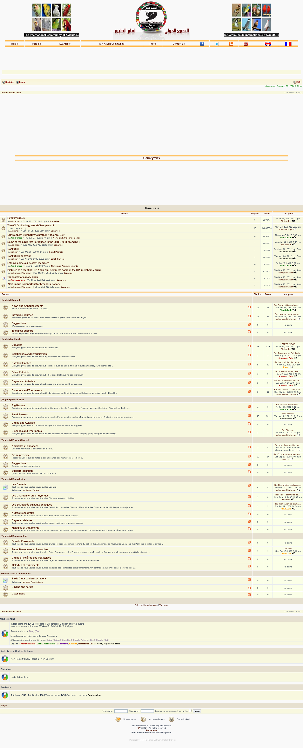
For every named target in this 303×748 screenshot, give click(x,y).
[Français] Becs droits (12, 479)
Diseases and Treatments (27, 390)
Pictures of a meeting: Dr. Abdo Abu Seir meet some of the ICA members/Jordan (54, 270)
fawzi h (285, 459)
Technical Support (22, 330)
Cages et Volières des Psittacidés (31, 557)
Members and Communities (15, 573)
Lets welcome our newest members (28, 263)
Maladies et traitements (25, 527)
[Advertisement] (151, 56)
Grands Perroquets (23, 541)
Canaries (54, 221)
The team (163, 605)
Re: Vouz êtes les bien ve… (288, 445)
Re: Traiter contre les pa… (287, 495)
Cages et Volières (22, 520)
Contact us (179, 44)
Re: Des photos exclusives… (288, 485)
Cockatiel (13, 249)
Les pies (288, 548)
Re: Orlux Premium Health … (288, 380)
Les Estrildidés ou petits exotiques (32, 504)
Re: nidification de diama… (288, 504)
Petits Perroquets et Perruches (30, 549)
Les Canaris (19, 484)
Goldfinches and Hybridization (29, 354)
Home (14, 44)
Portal (4, 92)
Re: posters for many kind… (288, 371)
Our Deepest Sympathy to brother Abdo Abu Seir (36, 235)
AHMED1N (286, 509)
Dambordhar (94, 695)
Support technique (22, 470)
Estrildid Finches (21, 363)
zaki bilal (286, 500)
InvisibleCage (285, 229)
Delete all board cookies (146, 605)
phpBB (143, 740)
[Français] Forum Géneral (14, 440)
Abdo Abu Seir (18, 280)
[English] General (10, 300)
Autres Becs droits (23, 513)
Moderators (62, 644)
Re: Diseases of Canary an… (288, 389)
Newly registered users (108, 644)
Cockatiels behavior (19, 256)
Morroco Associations (33, 582)
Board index (15, 92)
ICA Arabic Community (111, 44)
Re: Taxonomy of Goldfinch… (288, 353)
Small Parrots (56, 252)
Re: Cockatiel (288, 413)
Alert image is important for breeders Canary (33, 284)
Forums (36, 44)
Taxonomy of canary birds (22, 277)
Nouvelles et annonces (25, 446)
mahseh (14, 252)
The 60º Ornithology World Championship (31, 225)
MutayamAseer (285, 273)
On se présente (21, 455)
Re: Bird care (288, 430)
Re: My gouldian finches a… (288, 362)
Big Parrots (18, 405)
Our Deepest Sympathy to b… (288, 305)
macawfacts (286, 252)
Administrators (28, 644)
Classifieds (18, 593)
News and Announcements (66, 238)
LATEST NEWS (16, 218)
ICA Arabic (64, 44)
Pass (285, 367)
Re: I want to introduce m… (288, 314)
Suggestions (19, 323)
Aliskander (15, 221)
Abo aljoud (15, 245)
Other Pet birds (20, 372)
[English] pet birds (10, 339)
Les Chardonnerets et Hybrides (30, 495)
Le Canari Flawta (31, 490)
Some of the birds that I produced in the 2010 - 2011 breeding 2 (43, 242)
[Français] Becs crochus (13, 536)
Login (4, 705)
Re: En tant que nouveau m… (288, 454)
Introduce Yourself (22, 315)
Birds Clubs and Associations (29, 578)
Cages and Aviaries (23, 381)
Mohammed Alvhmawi (21, 273)
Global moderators (46, 644)
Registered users (87, 644)
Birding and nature (22, 587)
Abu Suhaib (16, 238)
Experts (73, 644)
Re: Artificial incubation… (288, 404)
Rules (153, 44)
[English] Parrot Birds (12, 399)
